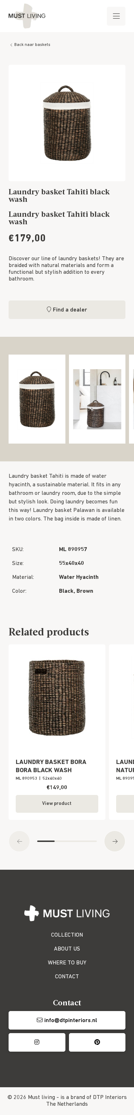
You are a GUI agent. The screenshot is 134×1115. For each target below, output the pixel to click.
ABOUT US (67, 949)
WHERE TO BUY (67, 963)
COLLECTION (67, 935)
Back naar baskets (32, 45)
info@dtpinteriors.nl (70, 1021)
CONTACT (67, 977)
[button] (19, 841)
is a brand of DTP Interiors (93, 1097)
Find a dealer (70, 310)
